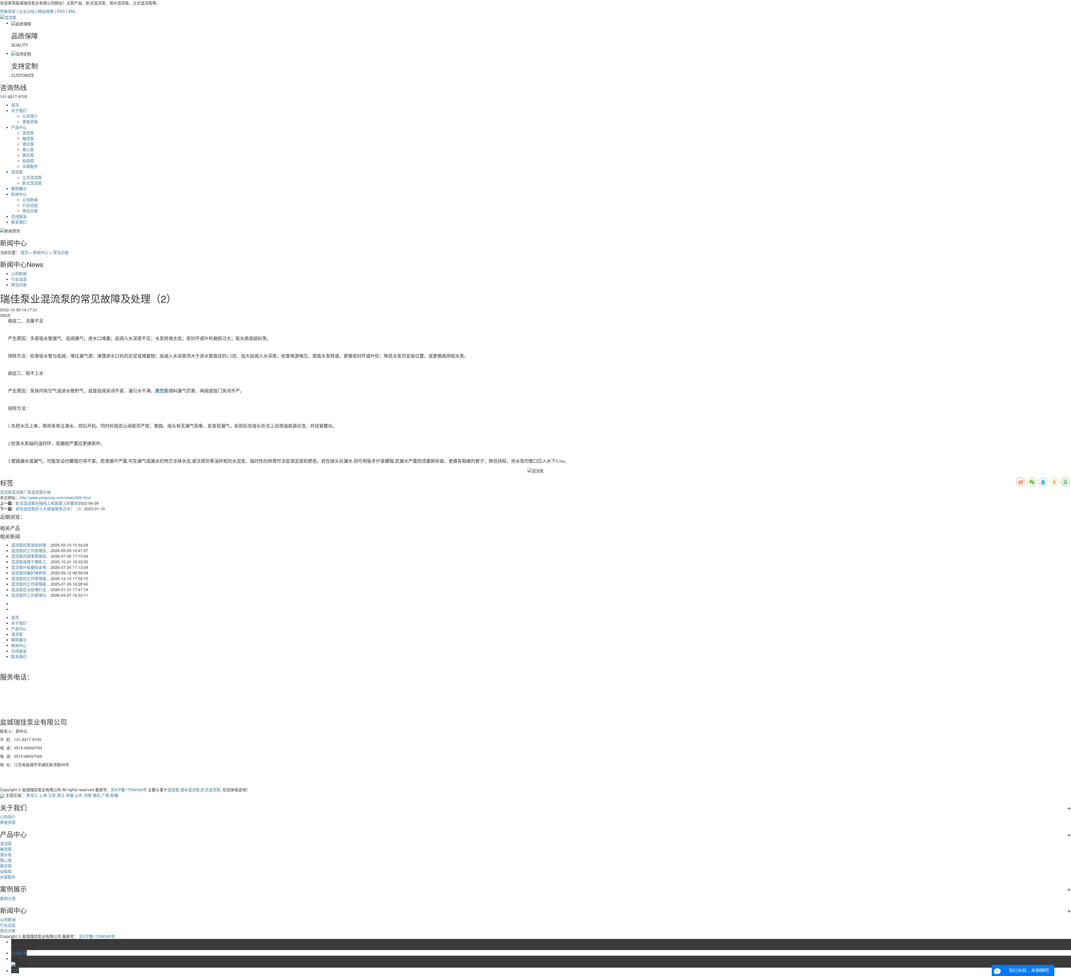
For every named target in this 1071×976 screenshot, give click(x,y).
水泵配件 (30, 166)
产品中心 (19, 127)
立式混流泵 (32, 177)
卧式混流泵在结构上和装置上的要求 (47, 503)
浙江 (61, 795)
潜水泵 (28, 144)
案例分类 (8, 898)
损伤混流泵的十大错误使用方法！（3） (50, 508)
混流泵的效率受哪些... (30, 556)
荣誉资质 (30, 121)
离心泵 (28, 149)
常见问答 (30, 210)
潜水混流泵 (190, 789)
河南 (87, 795)
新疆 (114, 795)
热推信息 (8, 11)
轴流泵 (28, 138)
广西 (105, 795)
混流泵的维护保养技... (30, 573)
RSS (61, 11)
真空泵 (28, 155)
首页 (15, 105)
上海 (43, 795)
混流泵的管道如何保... (30, 545)
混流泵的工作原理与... (30, 595)
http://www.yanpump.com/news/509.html (55, 497)
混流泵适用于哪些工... (30, 561)
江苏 (52, 795)
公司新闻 (30, 199)
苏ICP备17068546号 (129, 789)
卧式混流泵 (32, 183)
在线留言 (19, 216)
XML (72, 11)
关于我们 (19, 110)
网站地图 (46, 11)
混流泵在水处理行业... (30, 589)
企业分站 (27, 11)
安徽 (70, 795)
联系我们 (19, 222)
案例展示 (19, 188)
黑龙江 (32, 795)
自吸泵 (28, 160)
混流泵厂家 (21, 492)
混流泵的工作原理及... (30, 550)
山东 (79, 795)
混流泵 (28, 132)
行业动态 (30, 205)
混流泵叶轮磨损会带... (30, 567)
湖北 (96, 795)
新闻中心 (19, 194)
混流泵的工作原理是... (30, 578)
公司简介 (30, 116)
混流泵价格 (41, 492)
